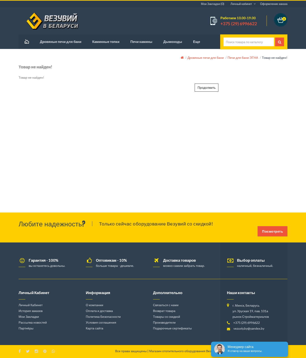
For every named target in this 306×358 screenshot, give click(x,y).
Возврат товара (164, 311)
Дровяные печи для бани (205, 57)
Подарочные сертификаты (172, 328)
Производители (164, 322)
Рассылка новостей (33, 322)
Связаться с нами (166, 305)
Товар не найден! (274, 57)
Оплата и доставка (99, 311)
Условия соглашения (101, 322)
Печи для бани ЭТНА (243, 57)
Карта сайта (94, 328)
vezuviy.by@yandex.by (248, 328)
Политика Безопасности (103, 316)
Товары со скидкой (166, 316)
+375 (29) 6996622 (246, 322)
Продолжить (206, 87)
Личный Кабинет (31, 305)
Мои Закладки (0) (212, 4)
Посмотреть (272, 231)
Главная (26, 41)
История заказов (31, 311)
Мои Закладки (29, 316)
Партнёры (26, 328)
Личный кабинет (241, 4)
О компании (94, 305)
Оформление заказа (273, 4)
